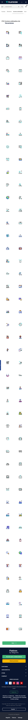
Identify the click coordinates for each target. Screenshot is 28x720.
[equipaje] (8, 299)
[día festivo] (8, 134)
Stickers (9, 11)
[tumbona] (20, 96)
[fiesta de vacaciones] (8, 96)
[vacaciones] (8, 33)
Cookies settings (14, 699)
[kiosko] (8, 477)
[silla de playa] (8, 286)
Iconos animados (18, 11)
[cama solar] (20, 198)
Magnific (8, 717)
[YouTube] (21, 683)
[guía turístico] (20, 350)
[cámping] (20, 515)
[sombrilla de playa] (8, 324)
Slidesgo (20, 717)
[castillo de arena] (20, 426)
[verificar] (20, 565)
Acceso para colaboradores (14, 656)
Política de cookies (7, 697)
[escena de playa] (20, 121)
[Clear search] (18, 6)
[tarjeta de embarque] (8, 185)
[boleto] (8, 248)
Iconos (3, 11)
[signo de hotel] (8, 489)
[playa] (20, 185)
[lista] (8, 578)
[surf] (8, 350)
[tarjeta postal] (20, 159)
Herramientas (6, 669)
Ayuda (3, 673)
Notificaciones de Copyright (19, 697)
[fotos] (8, 236)
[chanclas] (8, 159)
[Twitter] (10, 683)
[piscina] (20, 223)
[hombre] (20, 337)
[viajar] (20, 324)
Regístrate (14, 692)
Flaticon (14, 717)
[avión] (8, 147)
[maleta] (8, 58)
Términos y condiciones (8, 695)
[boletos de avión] (8, 109)
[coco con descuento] (8, 439)
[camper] (20, 451)
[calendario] (20, 83)
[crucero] (8, 274)
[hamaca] (8, 375)
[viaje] (20, 553)
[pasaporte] (20, 109)
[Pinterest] (14, 683)
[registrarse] (8, 565)
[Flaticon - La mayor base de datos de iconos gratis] (12, 2)
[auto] (8, 121)
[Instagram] (17, 683)
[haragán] (8, 502)
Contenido (5, 666)
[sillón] (8, 210)
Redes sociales (14, 679)
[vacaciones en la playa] (8, 83)
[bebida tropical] (8, 172)
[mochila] (20, 464)
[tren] (8, 451)
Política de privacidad (20, 695)
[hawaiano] (8, 426)
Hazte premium (14, 661)
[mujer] (8, 337)
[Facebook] (6, 683)
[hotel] (8, 198)
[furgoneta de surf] (20, 312)
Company (4, 676)
